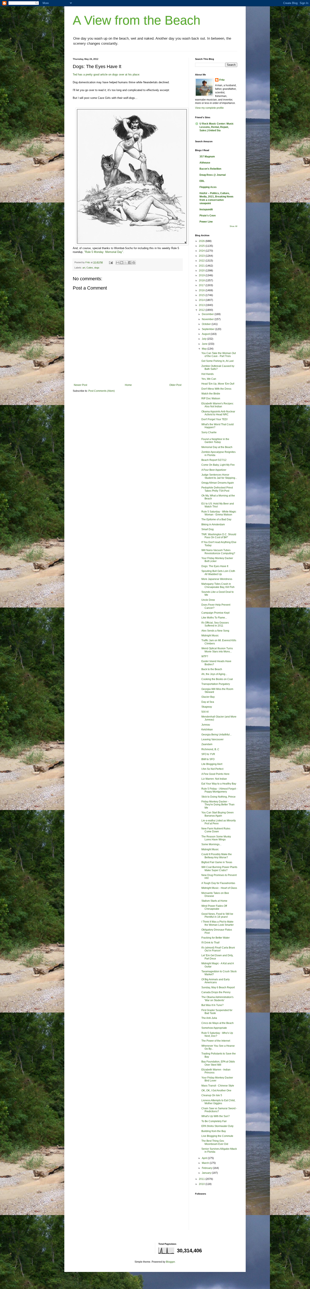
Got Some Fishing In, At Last (217, 360)
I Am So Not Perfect (212, 768)
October (207, 324)
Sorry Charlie (209, 432)
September (208, 329)
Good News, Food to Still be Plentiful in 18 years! (217, 915)
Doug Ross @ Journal (212, 174)
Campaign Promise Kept (215, 612)
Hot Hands (207, 374)
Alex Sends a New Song (215, 630)
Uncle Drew (208, 599)
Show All (233, 226)
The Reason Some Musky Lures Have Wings (216, 838)
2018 (202, 280)
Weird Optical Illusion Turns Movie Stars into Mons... (217, 650)
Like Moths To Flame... (214, 617)
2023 (202, 255)
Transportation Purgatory (215, 684)
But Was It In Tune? (212, 1005)
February (207, 1168)
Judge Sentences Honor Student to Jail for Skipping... (219, 476)
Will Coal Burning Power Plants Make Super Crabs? (219, 869)
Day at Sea (207, 701)
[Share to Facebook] (130, 262)
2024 (202, 250)
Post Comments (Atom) (101, 390)
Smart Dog (207, 529)
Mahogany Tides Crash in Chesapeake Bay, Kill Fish (218, 585)
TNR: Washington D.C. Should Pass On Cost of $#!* (218, 536)
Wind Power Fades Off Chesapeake (214, 907)
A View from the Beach (136, 20)
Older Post (175, 385)
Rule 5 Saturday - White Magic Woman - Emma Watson (218, 513)
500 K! (205, 711)
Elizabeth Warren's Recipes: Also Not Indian (217, 405)
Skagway (206, 706)
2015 (202, 295)
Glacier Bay (208, 696)
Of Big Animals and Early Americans (215, 981)
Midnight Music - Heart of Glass (219, 888)
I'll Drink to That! (210, 942)
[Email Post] (110, 262)
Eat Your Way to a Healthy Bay (218, 783)
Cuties (89, 267)
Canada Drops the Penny (215, 992)
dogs (96, 267)
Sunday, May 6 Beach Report (218, 987)
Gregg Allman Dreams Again (217, 482)
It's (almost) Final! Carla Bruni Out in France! (218, 949)
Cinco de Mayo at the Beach (217, 1023)
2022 (202, 260)
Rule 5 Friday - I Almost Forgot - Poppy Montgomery (219, 790)
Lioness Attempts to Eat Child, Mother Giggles (218, 1102)
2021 (202, 265)
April (205, 1158)
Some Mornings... (211, 844)
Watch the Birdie (210, 393)
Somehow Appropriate (214, 1027)
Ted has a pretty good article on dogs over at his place (106, 74)
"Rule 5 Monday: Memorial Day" (103, 252)
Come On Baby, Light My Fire (218, 464)
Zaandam (206, 744)
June (205, 343)
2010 (202, 1184)
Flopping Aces (208, 187)
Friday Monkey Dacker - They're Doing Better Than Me (218, 804)
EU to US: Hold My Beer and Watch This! (217, 505)
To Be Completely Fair (214, 1121)
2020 (202, 270)
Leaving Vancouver (212, 739)
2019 (202, 275)
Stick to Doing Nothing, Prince (218, 796)
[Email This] (118, 262)
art (83, 267)
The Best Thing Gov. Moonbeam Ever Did (214, 1142)
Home (128, 385)
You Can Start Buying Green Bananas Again (217, 814)
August (206, 334)
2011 (202, 1179)
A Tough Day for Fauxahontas (218, 883)
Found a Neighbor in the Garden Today (215, 441)
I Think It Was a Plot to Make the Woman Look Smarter (217, 923)
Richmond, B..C (210, 749)
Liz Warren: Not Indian (214, 778)
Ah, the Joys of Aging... (214, 674)
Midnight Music (210, 635)
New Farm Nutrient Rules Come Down (215, 830)
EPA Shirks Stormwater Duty (217, 1126)
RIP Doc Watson (210, 398)
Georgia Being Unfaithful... (216, 734)
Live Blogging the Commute (217, 1136)
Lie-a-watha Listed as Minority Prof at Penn (218, 822)
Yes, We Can (208, 378)
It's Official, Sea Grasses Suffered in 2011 (215, 624)
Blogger (170, 1261)
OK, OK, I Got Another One (216, 1090)
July (204, 338)
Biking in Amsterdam (213, 524)
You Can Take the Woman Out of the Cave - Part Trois (218, 355)
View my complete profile (209, 107)
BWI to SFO (207, 759)
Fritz (222, 79)
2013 (202, 305)
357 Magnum (207, 156)
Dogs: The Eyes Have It (214, 566)
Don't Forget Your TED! (214, 419)
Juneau (205, 724)
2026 (202, 241)
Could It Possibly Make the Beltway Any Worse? (216, 856)
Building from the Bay (213, 1131)
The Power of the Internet (215, 1040)
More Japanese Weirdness (216, 579)
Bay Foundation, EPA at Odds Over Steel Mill (218, 1063)
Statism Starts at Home (214, 900)
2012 (202, 310)
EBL (202, 181)
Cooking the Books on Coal (217, 679)
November (208, 319)
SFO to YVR (208, 754)
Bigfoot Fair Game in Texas (216, 862)
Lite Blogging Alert (211, 764)
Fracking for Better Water (215, 937)
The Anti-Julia (209, 1018)
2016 (202, 290)
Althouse (204, 162)
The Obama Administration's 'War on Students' (217, 999)
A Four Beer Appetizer (213, 469)
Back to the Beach (211, 669)
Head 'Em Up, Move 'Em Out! (217, 383)
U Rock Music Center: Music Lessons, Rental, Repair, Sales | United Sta (216, 127)
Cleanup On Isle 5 (211, 1095)
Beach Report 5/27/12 (213, 460)
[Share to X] (126, 262)
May (204, 348)
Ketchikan (207, 729)
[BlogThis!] (122, 262)
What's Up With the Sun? (215, 1116)
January (207, 1172)
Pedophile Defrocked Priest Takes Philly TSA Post (217, 489)
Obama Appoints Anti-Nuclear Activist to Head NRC (218, 413)
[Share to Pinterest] (134, 262)
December (208, 314)
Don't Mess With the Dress (216, 388)
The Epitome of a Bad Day (216, 519)
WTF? (204, 656)
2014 (202, 300)
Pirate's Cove (207, 215)
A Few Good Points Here (215, 774)
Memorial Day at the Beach (216, 447)
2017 (202, 285)
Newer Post (80, 385)
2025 (202, 245)
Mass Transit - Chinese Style (217, 1085)
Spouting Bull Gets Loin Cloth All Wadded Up (218, 572)
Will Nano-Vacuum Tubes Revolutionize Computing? (218, 552)
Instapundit (206, 209)
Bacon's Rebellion (210, 168)
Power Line (206, 221)
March (206, 1163)
